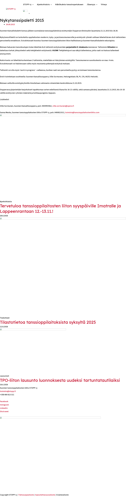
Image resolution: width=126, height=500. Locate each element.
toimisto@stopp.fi (8, 391)
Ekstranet (4, 411)
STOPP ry (27, 4)
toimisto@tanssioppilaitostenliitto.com (82, 112)
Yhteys (104, 4)
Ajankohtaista (43, 4)
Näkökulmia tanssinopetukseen (69, 4)
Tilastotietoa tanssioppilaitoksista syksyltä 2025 (48, 322)
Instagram (4, 404)
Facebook (4, 401)
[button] (32, 4)
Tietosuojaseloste (26, 495)
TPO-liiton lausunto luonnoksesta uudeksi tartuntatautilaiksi (60, 380)
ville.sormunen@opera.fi (63, 106)
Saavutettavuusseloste (45, 495)
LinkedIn (4, 408)
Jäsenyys (91, 4)
